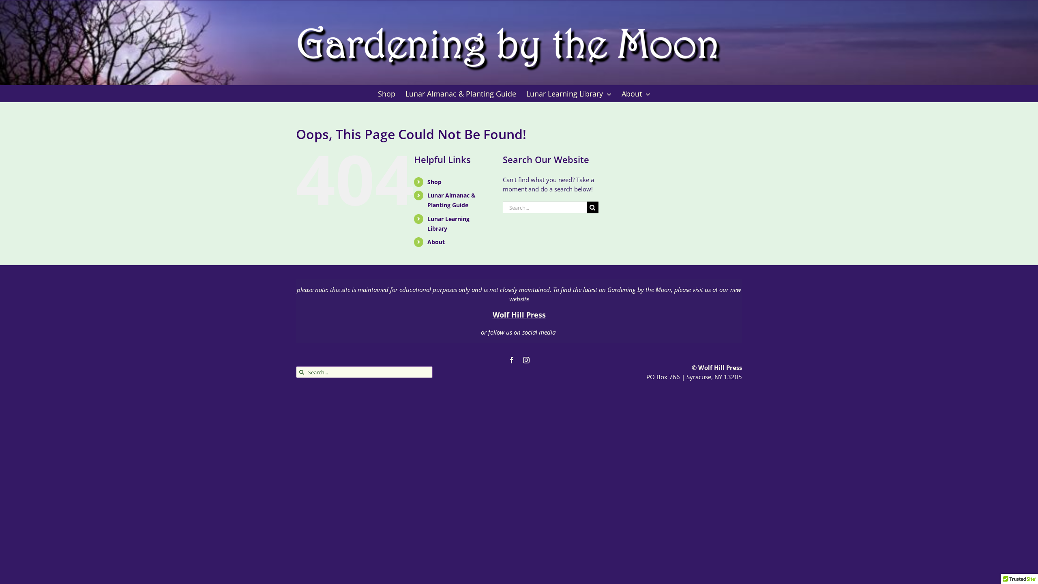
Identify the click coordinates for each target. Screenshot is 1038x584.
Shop (434, 182)
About (436, 242)
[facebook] (511, 360)
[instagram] (526, 360)
